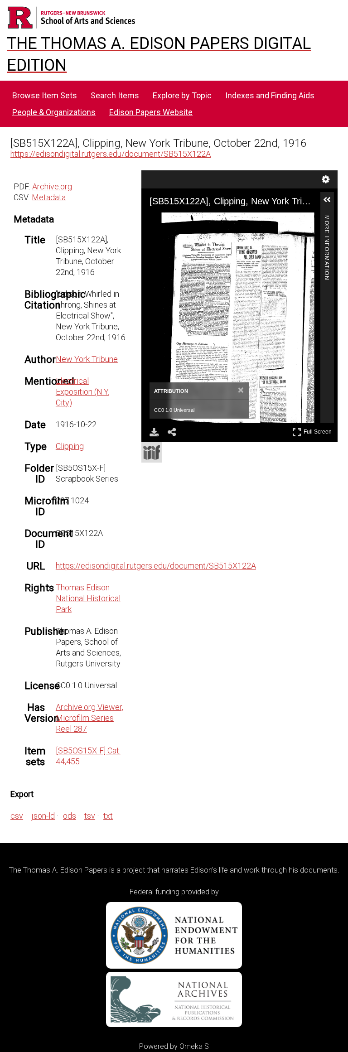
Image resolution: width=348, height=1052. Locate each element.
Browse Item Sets (44, 95)
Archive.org (52, 186)
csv (16, 815)
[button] (331, 203)
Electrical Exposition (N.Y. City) (82, 391)
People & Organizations (54, 112)
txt (108, 815)
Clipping (70, 446)
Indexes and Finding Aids (269, 95)
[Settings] (326, 179)
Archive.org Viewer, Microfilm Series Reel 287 (89, 718)
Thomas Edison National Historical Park (88, 598)
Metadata (49, 197)
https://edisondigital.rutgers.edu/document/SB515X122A (110, 154)
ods (69, 815)
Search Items (115, 95)
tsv (89, 815)
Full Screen (319, 430)
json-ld (43, 815)
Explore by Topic (182, 95)
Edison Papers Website (151, 112)
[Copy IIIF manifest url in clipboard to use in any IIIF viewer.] (151, 452)
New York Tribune (87, 359)
